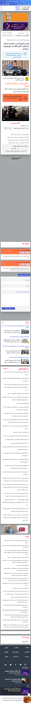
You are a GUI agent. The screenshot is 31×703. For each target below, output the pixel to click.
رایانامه (27, 286)
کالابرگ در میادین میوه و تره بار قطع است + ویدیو (18, 393)
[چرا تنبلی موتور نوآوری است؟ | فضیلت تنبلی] (25, 361)
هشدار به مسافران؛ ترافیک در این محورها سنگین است (16, 439)
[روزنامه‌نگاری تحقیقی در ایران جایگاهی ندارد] (25, 341)
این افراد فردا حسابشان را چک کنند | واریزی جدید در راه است (15, 436)
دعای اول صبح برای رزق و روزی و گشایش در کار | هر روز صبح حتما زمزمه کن (16, 454)
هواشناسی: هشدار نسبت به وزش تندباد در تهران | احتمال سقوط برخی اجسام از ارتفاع (15, 408)
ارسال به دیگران (24, 35)
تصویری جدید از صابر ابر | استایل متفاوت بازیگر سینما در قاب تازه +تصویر (15, 473)
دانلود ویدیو (14, 123)
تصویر (7, 656)
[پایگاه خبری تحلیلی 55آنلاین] (22, 8)
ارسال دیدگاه (8, 308)
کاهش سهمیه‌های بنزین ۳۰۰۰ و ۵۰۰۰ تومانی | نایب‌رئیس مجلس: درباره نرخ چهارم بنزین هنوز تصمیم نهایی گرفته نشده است (15, 502)
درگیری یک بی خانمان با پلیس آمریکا (19, 134)
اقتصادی (27, 652)
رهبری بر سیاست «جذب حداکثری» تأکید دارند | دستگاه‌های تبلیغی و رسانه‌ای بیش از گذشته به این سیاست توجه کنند (15, 479)
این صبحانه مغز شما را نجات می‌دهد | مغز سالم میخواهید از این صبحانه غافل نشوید (15, 448)
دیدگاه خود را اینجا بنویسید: (22, 292)
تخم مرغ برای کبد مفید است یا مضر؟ (20, 432)
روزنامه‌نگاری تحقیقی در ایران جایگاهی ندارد (19, 337)
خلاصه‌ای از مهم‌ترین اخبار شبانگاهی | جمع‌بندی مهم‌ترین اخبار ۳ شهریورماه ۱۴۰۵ (15, 461)
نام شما (27, 280)
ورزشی (7, 647)
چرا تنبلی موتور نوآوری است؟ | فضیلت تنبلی (19, 357)
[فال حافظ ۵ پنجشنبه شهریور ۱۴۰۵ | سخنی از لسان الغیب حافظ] (25, 691)
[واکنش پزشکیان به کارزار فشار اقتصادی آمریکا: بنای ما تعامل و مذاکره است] (25, 680)
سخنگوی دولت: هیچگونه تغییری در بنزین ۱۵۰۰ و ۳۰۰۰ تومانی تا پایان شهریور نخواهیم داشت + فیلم (15, 398)
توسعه (28, 647)
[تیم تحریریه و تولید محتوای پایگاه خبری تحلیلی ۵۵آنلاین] (27, 79)
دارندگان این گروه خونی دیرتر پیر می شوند (19, 443)
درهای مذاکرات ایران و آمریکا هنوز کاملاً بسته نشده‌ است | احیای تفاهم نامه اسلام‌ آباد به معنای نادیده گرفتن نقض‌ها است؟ (16, 387)
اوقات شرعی (8, 1)
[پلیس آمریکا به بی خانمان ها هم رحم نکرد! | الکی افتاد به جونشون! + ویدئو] (15, 148)
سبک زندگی (16, 656)
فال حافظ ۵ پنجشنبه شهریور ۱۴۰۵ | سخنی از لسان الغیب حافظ (12, 690)
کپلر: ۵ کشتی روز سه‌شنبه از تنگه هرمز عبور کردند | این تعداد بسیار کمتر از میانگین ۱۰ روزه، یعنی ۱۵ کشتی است (15, 421)
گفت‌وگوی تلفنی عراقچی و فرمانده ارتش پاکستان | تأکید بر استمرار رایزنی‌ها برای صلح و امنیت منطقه (16, 467)
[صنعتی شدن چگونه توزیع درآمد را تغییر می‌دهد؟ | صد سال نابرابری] (25, 331)
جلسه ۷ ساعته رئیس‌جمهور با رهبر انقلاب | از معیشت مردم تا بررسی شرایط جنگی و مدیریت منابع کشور (15, 510)
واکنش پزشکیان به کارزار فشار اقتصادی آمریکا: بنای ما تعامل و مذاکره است (15, 380)
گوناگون (6, 652)
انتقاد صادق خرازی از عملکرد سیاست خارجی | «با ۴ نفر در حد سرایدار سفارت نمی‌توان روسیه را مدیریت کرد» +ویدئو (15, 495)
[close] (29, 695)
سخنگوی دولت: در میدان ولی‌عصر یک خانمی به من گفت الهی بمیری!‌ (15, 427)
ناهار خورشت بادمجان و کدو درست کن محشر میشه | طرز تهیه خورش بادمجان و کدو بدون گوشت (12, 699)
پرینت (17, 35)
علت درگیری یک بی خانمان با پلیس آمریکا (18, 143)
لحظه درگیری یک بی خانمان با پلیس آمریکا (17, 140)
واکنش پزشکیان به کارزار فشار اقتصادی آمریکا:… (13, 680)
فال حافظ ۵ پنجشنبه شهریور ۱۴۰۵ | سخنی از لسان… (13, 672)
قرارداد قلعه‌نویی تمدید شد (22, 403)
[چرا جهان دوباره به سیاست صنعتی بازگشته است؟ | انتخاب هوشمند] (25, 352)
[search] (1, 9)
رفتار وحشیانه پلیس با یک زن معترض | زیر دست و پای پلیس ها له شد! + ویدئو (13, 97)
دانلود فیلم (25, 641)
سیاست (27, 656)
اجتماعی (16, 647)
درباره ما (23, 1)
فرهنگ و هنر (15, 652)
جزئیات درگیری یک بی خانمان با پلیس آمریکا (17, 137)
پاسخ (28, 252)
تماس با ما (16, 1)
